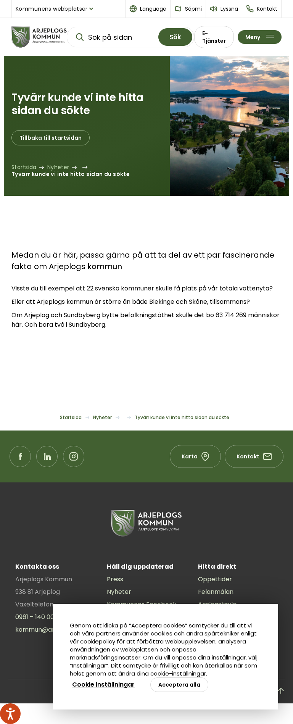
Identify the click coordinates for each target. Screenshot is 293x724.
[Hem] (39, 37)
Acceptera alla (179, 685)
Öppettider (215, 579)
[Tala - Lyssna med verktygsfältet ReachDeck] (10, 713)
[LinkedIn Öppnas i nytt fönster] (47, 456)
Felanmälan (215, 591)
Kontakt (248, 456)
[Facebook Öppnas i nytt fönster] (20, 456)
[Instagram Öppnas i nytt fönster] (73, 456)
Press (115, 579)
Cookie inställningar (103, 684)
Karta (190, 456)
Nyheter (119, 591)
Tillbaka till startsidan (50, 138)
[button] (148, 9)
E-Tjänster (214, 37)
